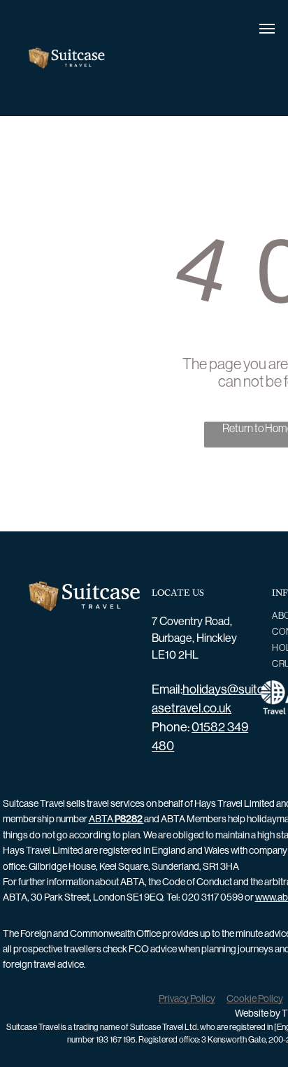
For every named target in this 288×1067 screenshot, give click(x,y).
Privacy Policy (187, 998)
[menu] (267, 29)
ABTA (116, 818)
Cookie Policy (254, 998)
